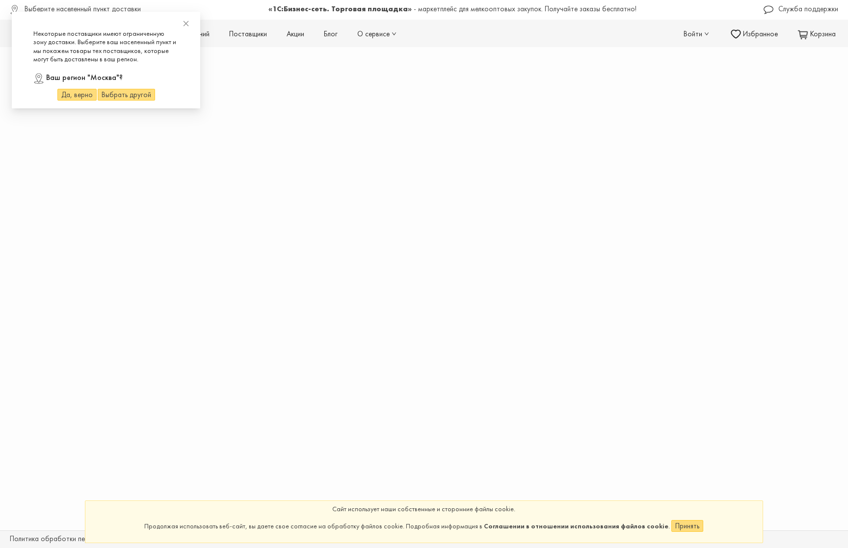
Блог (331, 34)
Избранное (759, 34)
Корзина (822, 34)
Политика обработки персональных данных (77, 539)
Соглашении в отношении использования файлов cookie (576, 526)
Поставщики (248, 34)
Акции (295, 34)
